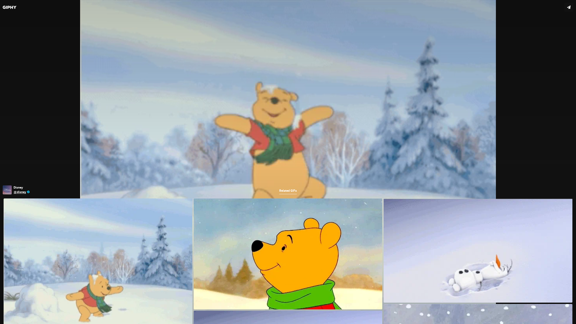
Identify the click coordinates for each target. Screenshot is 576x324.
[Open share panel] (568, 7)
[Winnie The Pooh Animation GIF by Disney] (288, 162)
